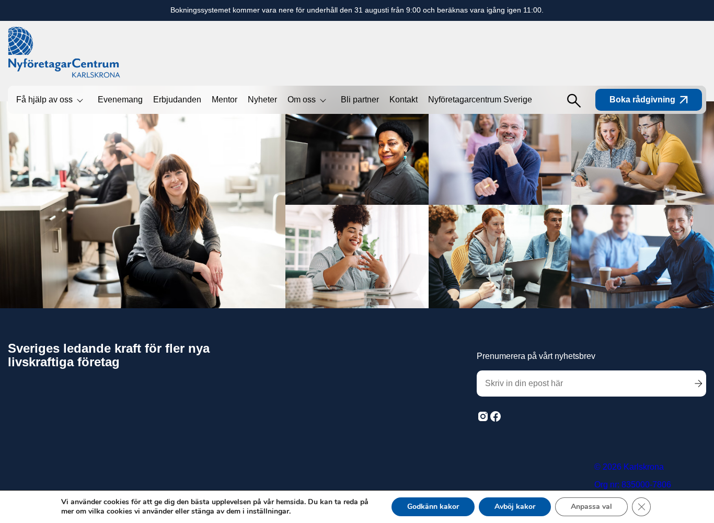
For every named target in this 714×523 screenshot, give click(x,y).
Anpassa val (591, 507)
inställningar (268, 511)
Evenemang (120, 99)
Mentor (224, 99)
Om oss (301, 99)
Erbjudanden (177, 99)
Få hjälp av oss (44, 99)
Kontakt (403, 99)
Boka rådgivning (642, 99)
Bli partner (360, 99)
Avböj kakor (514, 507)
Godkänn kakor (433, 507)
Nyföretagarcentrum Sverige (480, 99)
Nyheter (262, 99)
